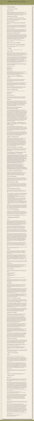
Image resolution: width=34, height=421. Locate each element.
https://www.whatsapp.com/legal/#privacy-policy (13, 322)
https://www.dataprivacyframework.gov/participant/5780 (18, 398)
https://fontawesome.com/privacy (11, 416)
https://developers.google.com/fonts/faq (12, 392)
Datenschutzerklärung (21, 420)
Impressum (19, 420)
